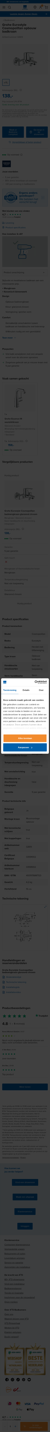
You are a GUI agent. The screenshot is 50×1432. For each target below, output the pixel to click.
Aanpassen (23, 747)
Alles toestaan (25, 738)
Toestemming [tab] (9, 690)
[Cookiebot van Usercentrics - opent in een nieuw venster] (35, 682)
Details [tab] (26, 690)
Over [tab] (41, 690)
